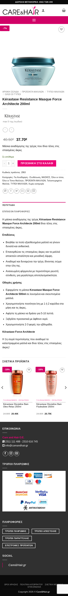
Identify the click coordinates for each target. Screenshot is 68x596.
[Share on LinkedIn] (33, 191)
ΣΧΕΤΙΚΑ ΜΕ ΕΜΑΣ (54, 584)
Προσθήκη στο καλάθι (37, 163)
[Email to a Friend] (22, 191)
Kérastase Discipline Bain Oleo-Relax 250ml (15, 405)
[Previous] (2, 393)
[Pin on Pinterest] (28, 191)
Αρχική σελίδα (10, 92)
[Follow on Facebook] (5, 453)
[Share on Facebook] (11, 191)
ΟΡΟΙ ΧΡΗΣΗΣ (11, 584)
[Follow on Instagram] (11, 453)
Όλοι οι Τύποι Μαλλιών (13, 180)
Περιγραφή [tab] (8, 205)
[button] (64, 10)
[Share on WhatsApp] (5, 191)
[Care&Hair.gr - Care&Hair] (20, 10)
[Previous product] (11, 129)
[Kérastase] (12, 118)
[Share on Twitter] (16, 191)
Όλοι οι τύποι (13, 94)
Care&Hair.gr (17, 565)
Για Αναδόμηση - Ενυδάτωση (27, 177)
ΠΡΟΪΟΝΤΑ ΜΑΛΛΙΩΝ (33, 92)
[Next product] (5, 129)
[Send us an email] (16, 453)
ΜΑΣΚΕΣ (46, 177)
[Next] (65, 393)
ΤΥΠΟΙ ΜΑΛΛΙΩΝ (55, 92)
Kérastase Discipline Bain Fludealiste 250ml (49, 405)
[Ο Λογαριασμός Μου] (43, 10)
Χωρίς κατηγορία (36, 184)
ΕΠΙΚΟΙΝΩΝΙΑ (34, 587)
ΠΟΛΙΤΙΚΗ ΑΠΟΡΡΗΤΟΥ (31, 584)
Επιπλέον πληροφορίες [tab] (16, 211)
